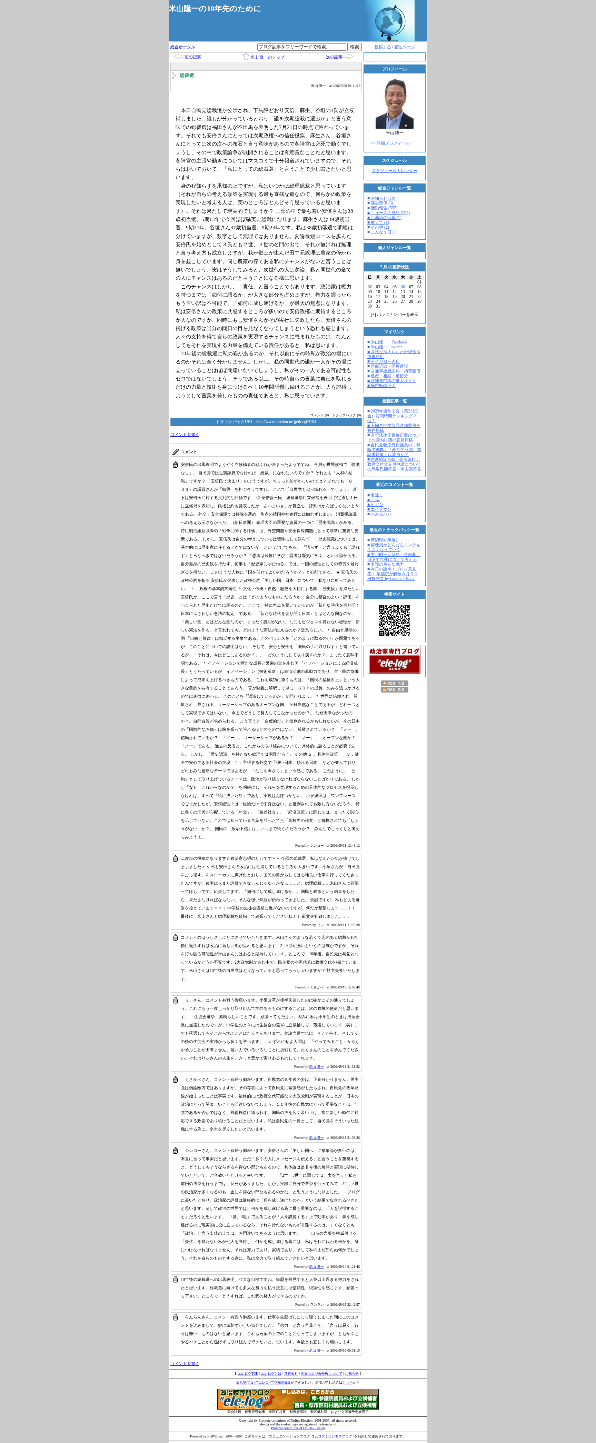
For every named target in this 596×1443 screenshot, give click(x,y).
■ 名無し (375, 494)
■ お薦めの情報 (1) (384, 217)
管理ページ (404, 46)
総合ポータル (182, 46)
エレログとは (271, 1373)
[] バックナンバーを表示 (394, 314)
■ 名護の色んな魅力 (385, 564)
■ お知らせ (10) (381, 198)
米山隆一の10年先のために (215, 8)
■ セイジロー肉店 (383, 361)
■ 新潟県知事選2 (382, 540)
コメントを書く (184, 434)
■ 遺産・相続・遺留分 (387, 376)
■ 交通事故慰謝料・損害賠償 (393, 371)
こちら (347, 1382)
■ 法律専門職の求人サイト (391, 380)
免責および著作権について (321, 1373)
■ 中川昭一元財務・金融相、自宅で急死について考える (393, 557)
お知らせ (352, 1373)
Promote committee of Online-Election (298, 1428)
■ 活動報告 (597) (382, 208)
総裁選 (187, 75)
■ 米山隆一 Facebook (387, 342)
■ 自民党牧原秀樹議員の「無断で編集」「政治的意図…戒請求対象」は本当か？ (394, 449)
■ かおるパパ (379, 514)
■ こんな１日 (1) (382, 232)
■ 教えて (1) (378, 222)
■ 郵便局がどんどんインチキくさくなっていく (393, 547)
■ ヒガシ (375, 504)
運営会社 (291, 1373)
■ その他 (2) (378, 227)
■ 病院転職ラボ (381, 385)
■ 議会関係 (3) (380, 203)
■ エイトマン (379, 509)
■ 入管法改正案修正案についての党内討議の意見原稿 (393, 437)
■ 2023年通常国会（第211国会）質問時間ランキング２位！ (392, 416)
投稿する (383, 46)
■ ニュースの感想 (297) (388, 212)
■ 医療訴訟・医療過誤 (387, 366)
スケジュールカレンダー (394, 170)
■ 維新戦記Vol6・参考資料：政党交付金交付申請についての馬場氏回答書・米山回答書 (394, 464)
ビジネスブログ (340, 1436)
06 (403, 287)
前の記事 (193, 56)
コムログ (318, 1436)
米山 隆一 (316, 1066)
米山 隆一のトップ (267, 57)
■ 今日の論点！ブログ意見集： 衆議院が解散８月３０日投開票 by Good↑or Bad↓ (392, 574)
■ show (373, 499)
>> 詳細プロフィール (390, 143)
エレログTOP (248, 1373)
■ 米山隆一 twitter (384, 347)
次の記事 (334, 56)
